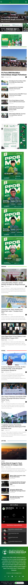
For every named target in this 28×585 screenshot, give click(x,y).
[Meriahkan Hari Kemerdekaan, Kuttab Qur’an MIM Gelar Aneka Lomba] (4, 82)
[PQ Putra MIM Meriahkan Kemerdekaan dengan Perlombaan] (14, 14)
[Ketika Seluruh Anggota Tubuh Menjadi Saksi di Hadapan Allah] (14, 451)
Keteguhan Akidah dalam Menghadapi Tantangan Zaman (17, 490)
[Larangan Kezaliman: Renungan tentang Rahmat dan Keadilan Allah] (5, 484)
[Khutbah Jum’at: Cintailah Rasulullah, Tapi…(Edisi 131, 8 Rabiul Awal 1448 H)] (11, 28)
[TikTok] (15, 576)
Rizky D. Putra (4, 314)
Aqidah (3, 461)
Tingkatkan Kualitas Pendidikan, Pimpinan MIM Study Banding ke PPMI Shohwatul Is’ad (13, 426)
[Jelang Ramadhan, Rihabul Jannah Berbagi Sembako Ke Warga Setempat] (14, 275)
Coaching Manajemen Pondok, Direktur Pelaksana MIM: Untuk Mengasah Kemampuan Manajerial (13, 368)
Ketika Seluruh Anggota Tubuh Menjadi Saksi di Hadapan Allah (11, 464)
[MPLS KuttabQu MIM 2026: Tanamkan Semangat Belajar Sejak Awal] (4, 115)
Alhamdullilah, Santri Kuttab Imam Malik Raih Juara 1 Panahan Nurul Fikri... (12, 311)
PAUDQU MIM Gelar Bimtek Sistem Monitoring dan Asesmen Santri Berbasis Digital (16, 108)
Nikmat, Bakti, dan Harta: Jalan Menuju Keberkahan (18, 476)
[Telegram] (12, 576)
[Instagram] (8, 576)
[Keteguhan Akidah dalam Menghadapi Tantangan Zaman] (5, 491)
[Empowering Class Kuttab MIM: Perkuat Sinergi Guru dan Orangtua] (4, 95)
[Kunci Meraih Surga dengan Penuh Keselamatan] (5, 498)
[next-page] (4, 120)
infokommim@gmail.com (16, 573)
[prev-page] (2, 120)
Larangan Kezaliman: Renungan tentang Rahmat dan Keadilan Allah (18, 483)
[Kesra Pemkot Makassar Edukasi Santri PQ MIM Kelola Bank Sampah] (4, 102)
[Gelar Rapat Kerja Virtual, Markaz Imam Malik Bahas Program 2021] (14, 328)
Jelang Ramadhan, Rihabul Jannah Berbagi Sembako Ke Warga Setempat (13, 283)
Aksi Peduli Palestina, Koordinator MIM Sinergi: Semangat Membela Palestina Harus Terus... (13, 398)
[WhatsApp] (19, 576)
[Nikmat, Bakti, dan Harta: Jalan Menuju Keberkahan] (5, 477)
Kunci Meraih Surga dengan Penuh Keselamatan (17, 497)
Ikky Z (2, 21)
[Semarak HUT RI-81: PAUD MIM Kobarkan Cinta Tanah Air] (4, 89)
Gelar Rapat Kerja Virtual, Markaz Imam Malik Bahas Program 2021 (13, 337)
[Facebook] (5, 576)
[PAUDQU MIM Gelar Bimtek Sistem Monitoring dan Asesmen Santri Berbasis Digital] (4, 108)
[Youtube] (23, 576)
